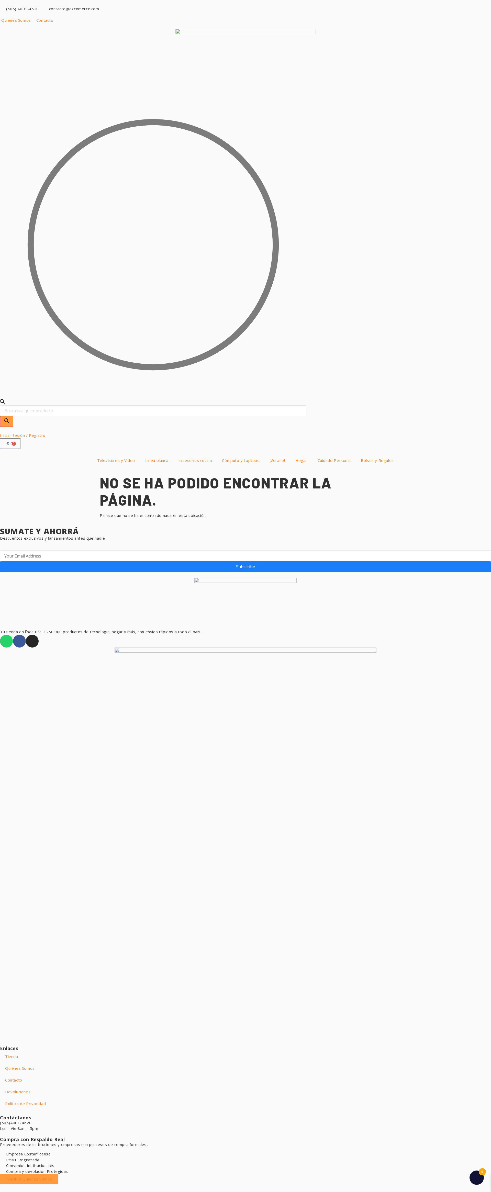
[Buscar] (6, 421)
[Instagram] (32, 641)
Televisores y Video (116, 460)
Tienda (11, 1056)
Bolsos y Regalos (377, 460)
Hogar (301, 460)
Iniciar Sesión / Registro (23, 435)
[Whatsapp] (6, 641)
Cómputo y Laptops (240, 460)
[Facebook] (19, 641)
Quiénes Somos (20, 1068)
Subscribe (245, 567)
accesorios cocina (195, 460)
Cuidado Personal (334, 460)
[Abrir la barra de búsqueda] (2, 402)
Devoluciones (17, 1091)
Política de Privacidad (25, 1103)
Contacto (13, 1080)
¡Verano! (277, 460)
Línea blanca (156, 460)
